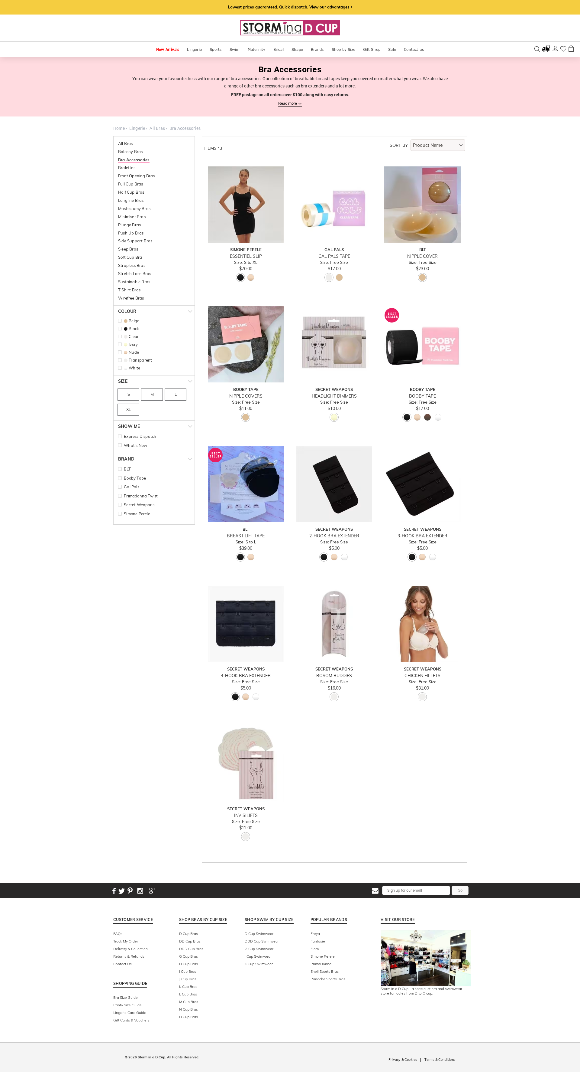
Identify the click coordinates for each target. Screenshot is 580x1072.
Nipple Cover (422, 256)
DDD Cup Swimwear (262, 941)
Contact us (414, 49)
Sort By (399, 145)
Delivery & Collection (130, 948)
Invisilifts (246, 815)
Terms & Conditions (439, 1059)
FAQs (117, 933)
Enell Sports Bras (325, 971)
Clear (134, 336)
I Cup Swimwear (258, 956)
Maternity (257, 49)
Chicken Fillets (422, 675)
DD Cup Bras (190, 941)
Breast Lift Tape (246, 536)
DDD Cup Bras (191, 948)
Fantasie (318, 941)
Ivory (133, 344)
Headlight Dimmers (334, 396)
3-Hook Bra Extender (422, 536)
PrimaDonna (321, 964)
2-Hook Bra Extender (334, 536)
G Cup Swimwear (259, 948)
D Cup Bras (188, 933)
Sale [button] (392, 49)
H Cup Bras (188, 964)
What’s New (135, 445)
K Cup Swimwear (259, 964)
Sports (215, 49)
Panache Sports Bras (328, 979)
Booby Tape (135, 478)
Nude (134, 352)
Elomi (315, 948)
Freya (315, 933)
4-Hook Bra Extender (246, 675)
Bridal (278, 49)
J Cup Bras (187, 979)
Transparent (140, 360)
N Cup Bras (188, 1009)
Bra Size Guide (125, 997)
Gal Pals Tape (334, 256)
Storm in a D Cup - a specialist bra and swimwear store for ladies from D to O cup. (421, 990)
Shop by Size (343, 49)
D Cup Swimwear (259, 933)
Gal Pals (131, 486)
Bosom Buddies (334, 675)
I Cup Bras (187, 971)
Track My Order (125, 941)
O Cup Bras (188, 1017)
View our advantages (330, 7)
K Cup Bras (188, 986)
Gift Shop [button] (371, 49)
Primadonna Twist (141, 495)
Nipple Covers (246, 396)
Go (460, 890)
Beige (134, 320)
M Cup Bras (188, 1001)
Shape (297, 49)
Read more (287, 103)
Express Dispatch (140, 436)
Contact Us (122, 964)
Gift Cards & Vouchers (131, 1020)
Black (134, 328)
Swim (235, 49)
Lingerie (194, 49)
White (134, 368)
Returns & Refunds (128, 956)
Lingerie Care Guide (129, 1012)
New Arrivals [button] (167, 49)
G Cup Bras (188, 956)
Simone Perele (137, 513)
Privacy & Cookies (402, 1059)
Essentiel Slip (246, 256)
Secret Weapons (139, 504)
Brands (317, 49)
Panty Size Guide (127, 1005)
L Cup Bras (188, 994)
